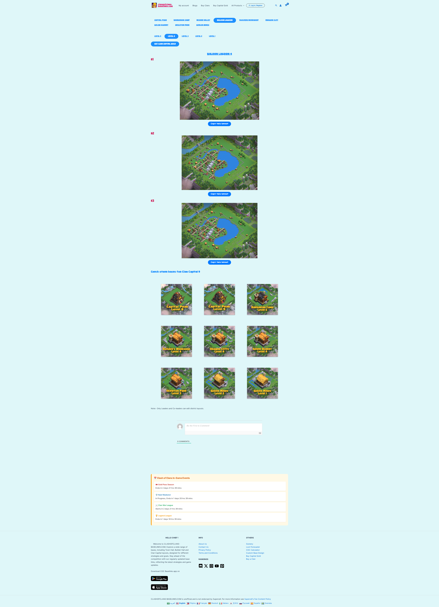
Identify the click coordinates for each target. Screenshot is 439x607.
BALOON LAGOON (225, 20)
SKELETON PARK (182, 25)
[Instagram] (211, 566)
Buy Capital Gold (220, 5)
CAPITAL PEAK (160, 20)
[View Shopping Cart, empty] (286, 5)
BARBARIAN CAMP (182, 20)
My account (184, 5)
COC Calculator (253, 550)
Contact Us (203, 547)
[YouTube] (217, 566)
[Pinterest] (222, 566)
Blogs (195, 5)
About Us (203, 544)
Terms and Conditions (208, 553)
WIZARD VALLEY (203, 20)
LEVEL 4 (171, 36)
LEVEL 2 (198, 36)
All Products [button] (237, 5)
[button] (243, 5)
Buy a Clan (250, 559)
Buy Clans (205, 5)
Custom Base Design (255, 553)
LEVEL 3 (185, 36)
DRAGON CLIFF (271, 20)
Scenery (249, 544)
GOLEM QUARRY (161, 25)
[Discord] (201, 566)
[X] (206, 566)
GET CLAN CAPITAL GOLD (165, 44)
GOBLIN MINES (202, 25)
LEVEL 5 (157, 36)
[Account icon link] (281, 5)
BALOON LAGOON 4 (219, 54)
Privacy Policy (205, 550)
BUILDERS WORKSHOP (249, 20)
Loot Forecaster (253, 547)
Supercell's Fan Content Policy (257, 599)
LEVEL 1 (212, 36)
